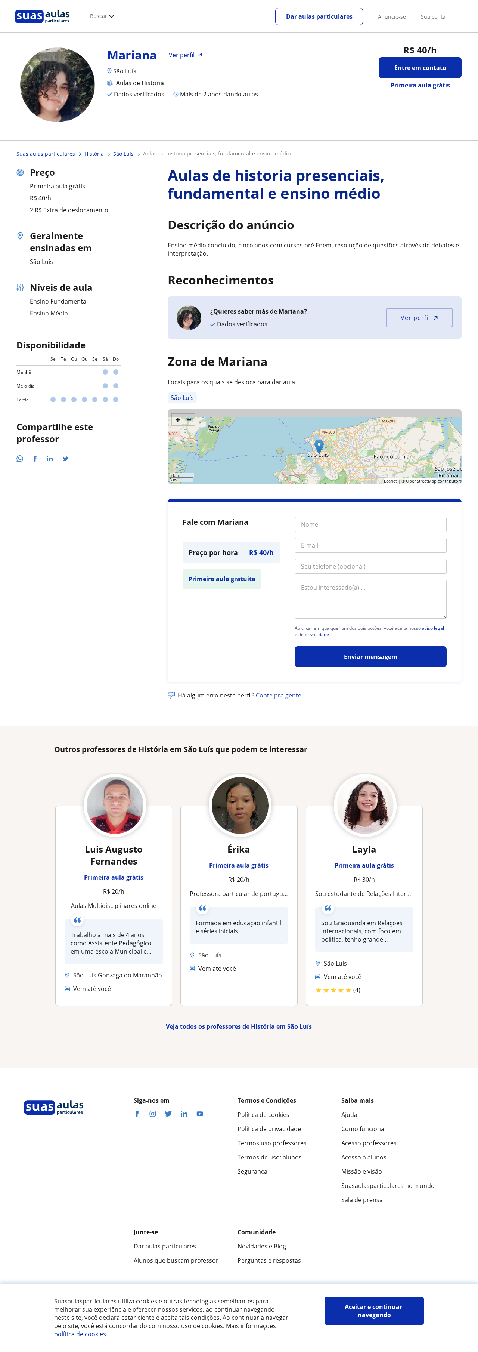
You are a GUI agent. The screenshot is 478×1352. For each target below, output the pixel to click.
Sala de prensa (362, 1200)
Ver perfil (415, 318)
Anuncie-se (392, 16)
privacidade (317, 634)
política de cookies (80, 1334)
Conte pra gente (278, 695)
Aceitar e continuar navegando (374, 1311)
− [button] (189, 419)
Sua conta (433, 16)
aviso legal (433, 628)
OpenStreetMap (421, 481)
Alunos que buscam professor (176, 1260)
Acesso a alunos (364, 1157)
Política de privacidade (269, 1129)
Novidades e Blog (262, 1246)
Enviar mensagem (370, 657)
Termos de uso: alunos (270, 1157)
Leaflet (390, 481)
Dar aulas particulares (319, 16)
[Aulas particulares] (42, 25)
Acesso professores (369, 1143)
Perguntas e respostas (269, 1260)
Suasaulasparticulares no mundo (388, 1186)
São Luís (182, 398)
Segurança (252, 1171)
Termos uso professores (272, 1143)
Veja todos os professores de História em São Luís (239, 1026)
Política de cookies (263, 1115)
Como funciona (362, 1129)
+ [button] (178, 419)
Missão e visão (361, 1171)
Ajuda (349, 1115)
